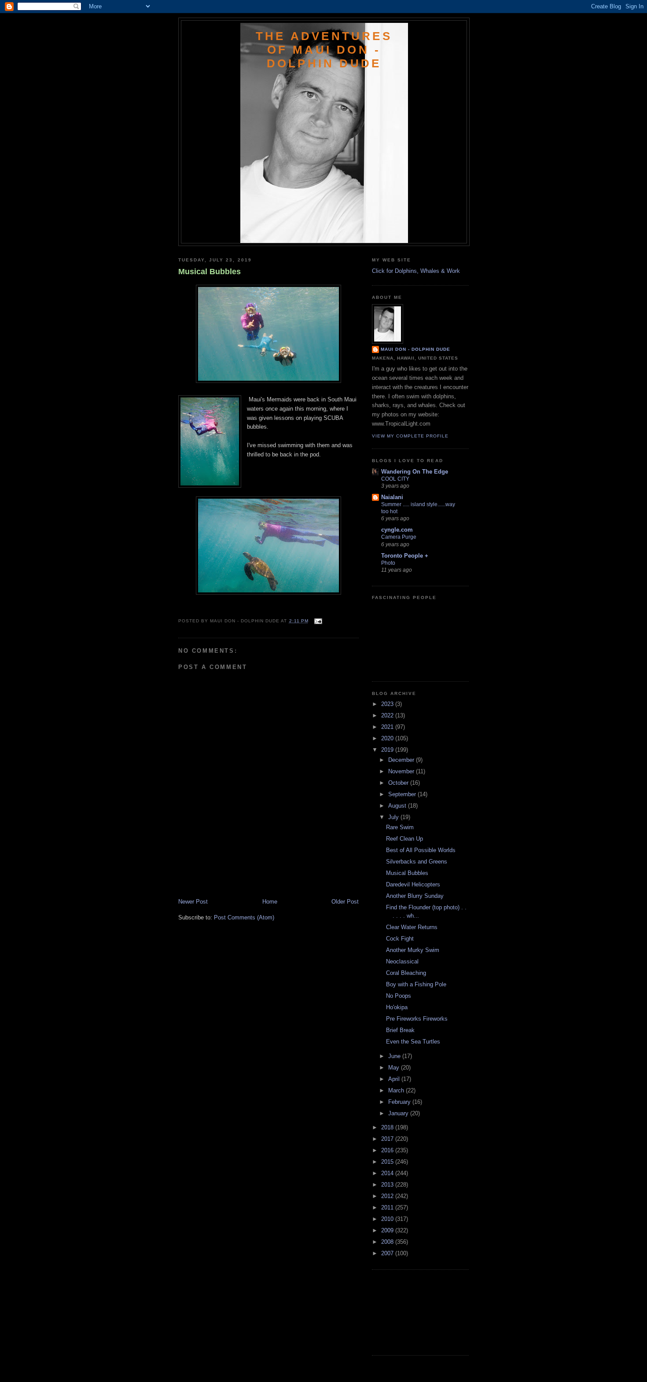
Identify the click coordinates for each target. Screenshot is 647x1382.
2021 (388, 727)
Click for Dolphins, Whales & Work (416, 271)
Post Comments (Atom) (244, 917)
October (399, 782)
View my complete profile (410, 436)
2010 (388, 1219)
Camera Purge (398, 537)
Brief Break (400, 1030)
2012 (388, 1196)
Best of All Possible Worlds (421, 850)
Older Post (345, 901)
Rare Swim (400, 827)
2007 (388, 1253)
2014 (388, 1173)
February (400, 1102)
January (399, 1113)
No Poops (398, 995)
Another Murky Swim (412, 950)
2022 (388, 715)
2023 (388, 704)
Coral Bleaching (406, 973)
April (394, 1079)
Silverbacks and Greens (416, 861)
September (403, 794)
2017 (388, 1139)
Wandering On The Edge (414, 471)
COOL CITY (395, 479)
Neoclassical (402, 961)
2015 (388, 1161)
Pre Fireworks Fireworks (417, 1018)
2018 (388, 1127)
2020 (388, 738)
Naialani (392, 497)
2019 (388, 749)
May (394, 1067)
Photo (388, 563)
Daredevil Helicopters (413, 884)
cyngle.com (397, 529)
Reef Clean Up (404, 838)
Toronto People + (404, 555)
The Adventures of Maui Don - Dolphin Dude (324, 49)
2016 (388, 1150)
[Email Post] (317, 620)
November (402, 771)
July (394, 817)
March (397, 1090)
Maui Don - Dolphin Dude (415, 349)
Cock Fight (400, 938)
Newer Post (193, 901)
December (402, 760)
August (398, 805)
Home (269, 901)
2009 (388, 1230)
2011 (388, 1207)
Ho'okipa (397, 1007)
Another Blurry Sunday (415, 896)
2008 (388, 1242)
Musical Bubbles (209, 271)
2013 (388, 1184)
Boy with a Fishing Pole (416, 984)
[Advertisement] (229, 878)
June (395, 1056)
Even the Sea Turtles (413, 1041)
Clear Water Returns (411, 927)
